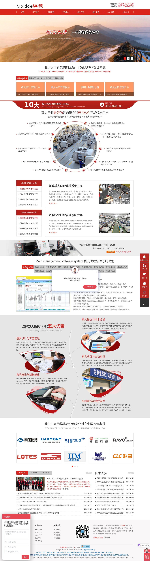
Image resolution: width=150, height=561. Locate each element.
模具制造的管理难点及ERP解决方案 (115, 501)
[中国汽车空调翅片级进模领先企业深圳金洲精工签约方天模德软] (123, 456)
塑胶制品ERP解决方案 (29, 218)
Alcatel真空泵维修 (87, 558)
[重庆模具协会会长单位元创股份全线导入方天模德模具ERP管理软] (75, 440)
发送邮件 (78, 547)
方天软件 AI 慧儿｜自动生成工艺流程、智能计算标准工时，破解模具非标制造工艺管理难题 (55, 505)
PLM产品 (38, 535)
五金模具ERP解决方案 (29, 194)
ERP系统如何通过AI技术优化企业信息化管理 (115, 513)
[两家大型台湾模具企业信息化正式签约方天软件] (51, 440)
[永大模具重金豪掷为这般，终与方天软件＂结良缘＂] (27, 440)
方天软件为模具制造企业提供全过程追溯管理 (115, 490)
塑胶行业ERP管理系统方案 (66, 215)
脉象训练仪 (97, 558)
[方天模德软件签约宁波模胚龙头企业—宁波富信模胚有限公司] (75, 456)
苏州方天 (66, 558)
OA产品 (38, 538)
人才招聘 (110, 12)
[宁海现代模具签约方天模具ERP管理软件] (27, 456)
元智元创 (53, 558)
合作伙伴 (125, 12)
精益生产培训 (117, 558)
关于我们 (35, 12)
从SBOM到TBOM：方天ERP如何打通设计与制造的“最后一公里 (115, 486)
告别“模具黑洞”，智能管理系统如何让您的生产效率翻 (115, 478)
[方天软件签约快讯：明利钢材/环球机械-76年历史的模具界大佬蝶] (123, 440)
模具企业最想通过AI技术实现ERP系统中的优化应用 (115, 509)
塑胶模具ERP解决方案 (29, 189)
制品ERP (38, 532)
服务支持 (95, 12)
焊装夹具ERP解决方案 (29, 234)
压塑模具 (57, 535)
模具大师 (107, 538)
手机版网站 (70, 547)
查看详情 (66, 489)
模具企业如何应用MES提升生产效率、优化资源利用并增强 (115, 494)
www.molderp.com (75, 550)
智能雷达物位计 (75, 558)
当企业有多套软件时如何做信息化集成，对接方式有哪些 (115, 498)
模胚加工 (57, 538)
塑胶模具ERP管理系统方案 (66, 185)
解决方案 (80, 12)
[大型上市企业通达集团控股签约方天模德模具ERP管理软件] (99, 456)
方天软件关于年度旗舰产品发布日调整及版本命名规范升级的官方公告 (55, 497)
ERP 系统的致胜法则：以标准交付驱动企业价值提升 (115, 482)
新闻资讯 (50, 12)
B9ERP (125, 558)
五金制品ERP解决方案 (29, 223)
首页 (22, 12)
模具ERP (38, 529)
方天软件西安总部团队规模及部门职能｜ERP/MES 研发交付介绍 (55, 513)
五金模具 (57, 532)
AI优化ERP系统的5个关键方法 (115, 505)
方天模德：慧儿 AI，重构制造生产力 (55, 509)
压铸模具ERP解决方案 (29, 199)
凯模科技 (59, 558)
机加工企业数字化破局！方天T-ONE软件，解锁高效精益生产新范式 (55, 493)
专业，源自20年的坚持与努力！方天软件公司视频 (65, 479)
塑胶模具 (57, 529)
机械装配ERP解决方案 (29, 229)
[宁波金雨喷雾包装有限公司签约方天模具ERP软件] (51, 456)
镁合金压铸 (132, 558)
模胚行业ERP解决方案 (29, 205)
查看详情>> (53, 203)
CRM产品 (38, 541)
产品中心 (65, 12)
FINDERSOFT (44, 558)
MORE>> (89, 473)
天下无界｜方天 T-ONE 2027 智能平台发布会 (55, 501)
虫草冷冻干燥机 (107, 558)
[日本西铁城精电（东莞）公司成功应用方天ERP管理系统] (99, 440)
